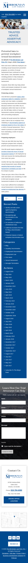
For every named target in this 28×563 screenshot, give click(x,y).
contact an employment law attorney (12, 189)
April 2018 (8, 330)
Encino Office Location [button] (14, 500)
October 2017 (9, 348)
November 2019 (10, 286)
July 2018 (8, 321)
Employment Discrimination (13, 251)
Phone (3, 416)
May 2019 (8, 292)
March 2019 (9, 298)
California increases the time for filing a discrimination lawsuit (14, 230)
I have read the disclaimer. (13, 446)
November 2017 (10, 345)
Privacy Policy (20, 553)
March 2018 (9, 333)
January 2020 (9, 283)
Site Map (12, 553)
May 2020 (8, 277)
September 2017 (10, 351)
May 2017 (8, 362)
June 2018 (8, 324)
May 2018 (8, 327)
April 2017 (8, 365)
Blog (6, 245)
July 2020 (8, 274)
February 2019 (10, 301)
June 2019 (8, 289)
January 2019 (9, 304)
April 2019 (8, 295)
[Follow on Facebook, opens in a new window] (10, 537)
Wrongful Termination (12, 263)
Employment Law (10, 254)
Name (3, 399)
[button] (25, 15)
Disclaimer (3, 442)
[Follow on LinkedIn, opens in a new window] (18, 537)
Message (4, 425)
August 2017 (9, 354)
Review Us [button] (14, 544)
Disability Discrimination (12, 248)
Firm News (20, 62)
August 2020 (9, 271)
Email (3, 407)
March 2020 (9, 280)
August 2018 (9, 318)
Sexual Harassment (11, 260)
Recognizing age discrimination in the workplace (11, 217)
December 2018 (10, 307)
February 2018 (10, 336)
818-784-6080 (10, 14)
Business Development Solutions (13, 555)
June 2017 (8, 359)
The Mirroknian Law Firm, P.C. (16, 549)
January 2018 (9, 339)
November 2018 (10, 309)
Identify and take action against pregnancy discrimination (12, 210)
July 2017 (8, 357)
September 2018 (10, 315)
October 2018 (9, 312)
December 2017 (10, 342)
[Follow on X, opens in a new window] (14, 537)
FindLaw (14, 558)
